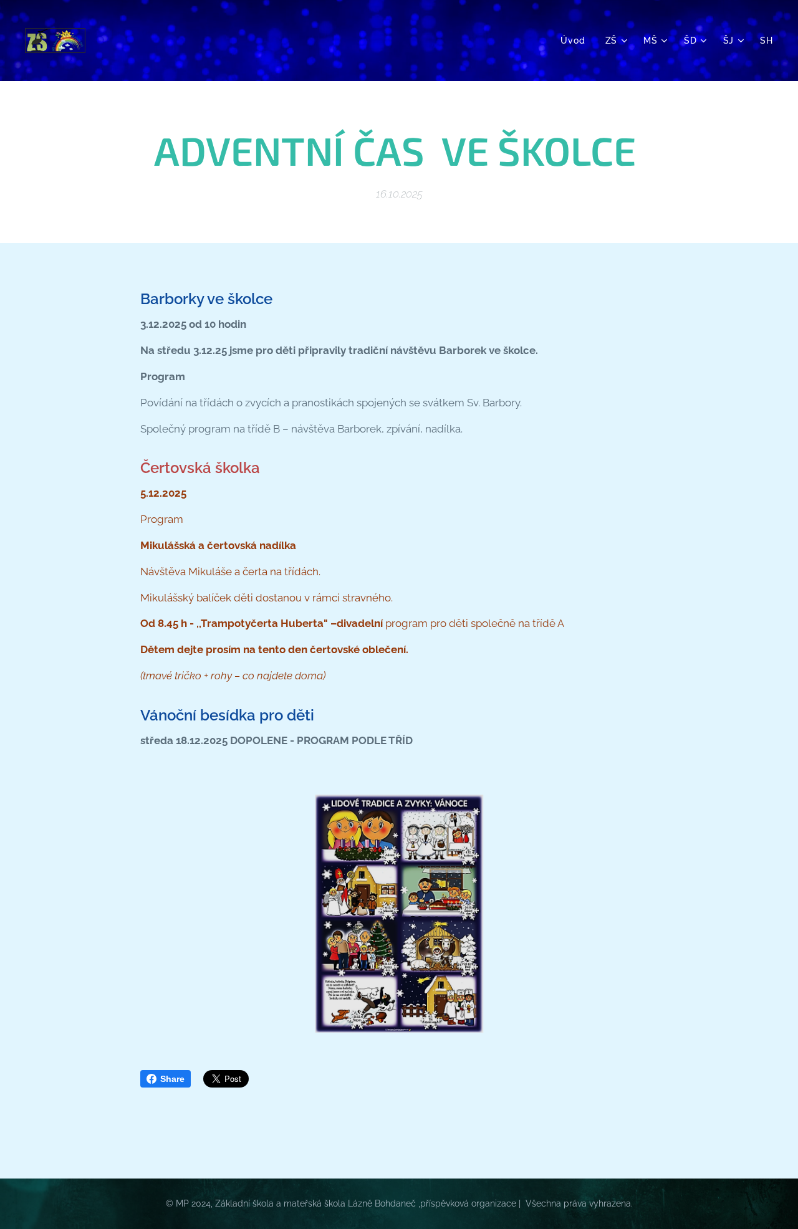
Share (172, 1079)
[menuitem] (576, 40)
